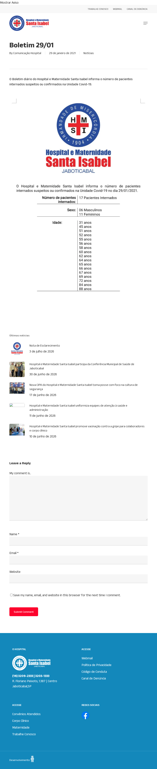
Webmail (87, 658)
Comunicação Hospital (27, 53)
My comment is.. (20, 473)
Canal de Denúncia (94, 678)
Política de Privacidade (96, 665)
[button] (145, 23)
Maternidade (20, 727)
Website (14, 571)
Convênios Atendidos (26, 714)
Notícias (88, 53)
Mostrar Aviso (9, 2)
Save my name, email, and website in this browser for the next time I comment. (67, 595)
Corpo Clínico (20, 720)
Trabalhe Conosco (24, 734)
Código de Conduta (94, 671)
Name (14, 534)
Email (14, 553)
